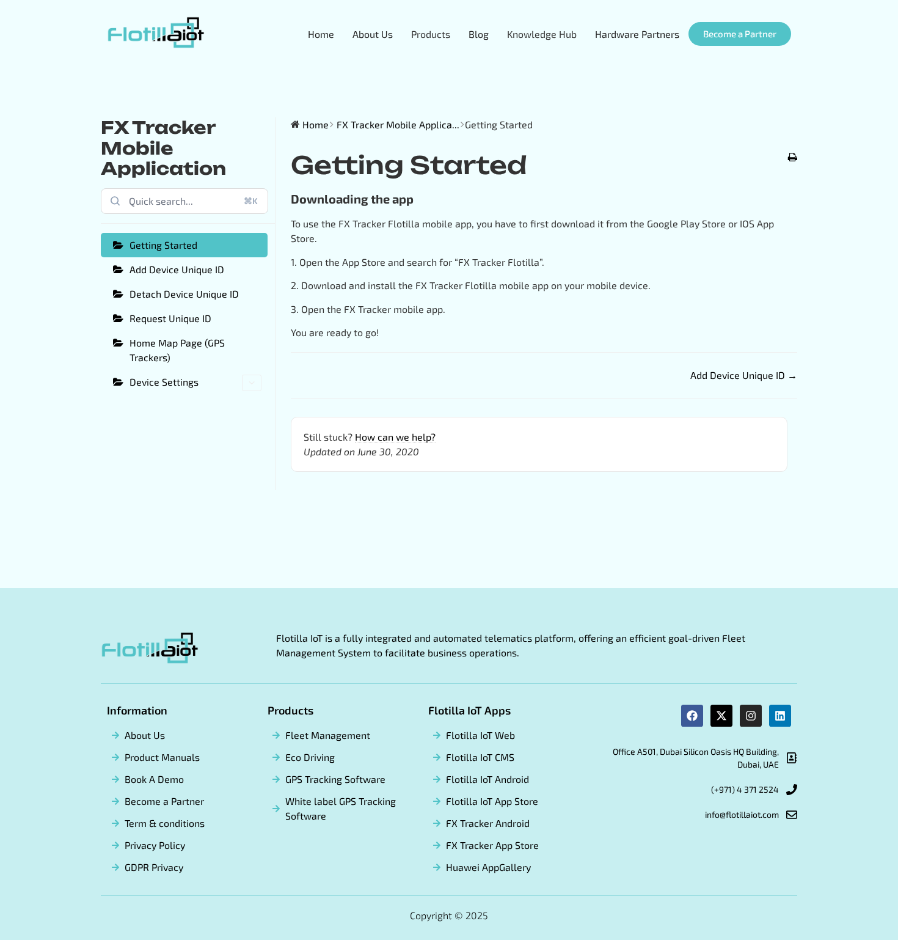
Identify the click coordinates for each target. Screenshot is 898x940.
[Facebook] (692, 716)
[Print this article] (792, 157)
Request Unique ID (170, 318)
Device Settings (164, 381)
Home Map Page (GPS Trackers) (177, 350)
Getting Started (163, 245)
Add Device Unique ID (177, 269)
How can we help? (395, 436)
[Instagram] (751, 716)
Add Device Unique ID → (743, 375)
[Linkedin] (780, 716)
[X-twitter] (721, 716)
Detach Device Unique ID (184, 293)
